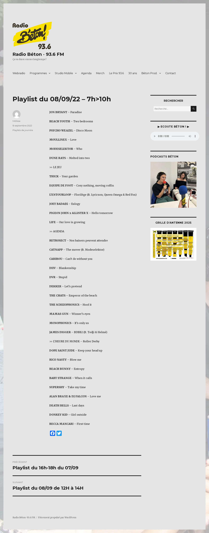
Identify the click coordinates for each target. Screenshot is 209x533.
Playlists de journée (23, 130)
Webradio (19, 73)
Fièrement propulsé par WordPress (57, 517)
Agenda (86, 73)
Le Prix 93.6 (116, 73)
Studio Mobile (64, 73)
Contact (170, 73)
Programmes (38, 73)
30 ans (132, 73)
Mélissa (16, 121)
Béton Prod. (149, 73)
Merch (100, 73)
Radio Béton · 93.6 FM (38, 54)
